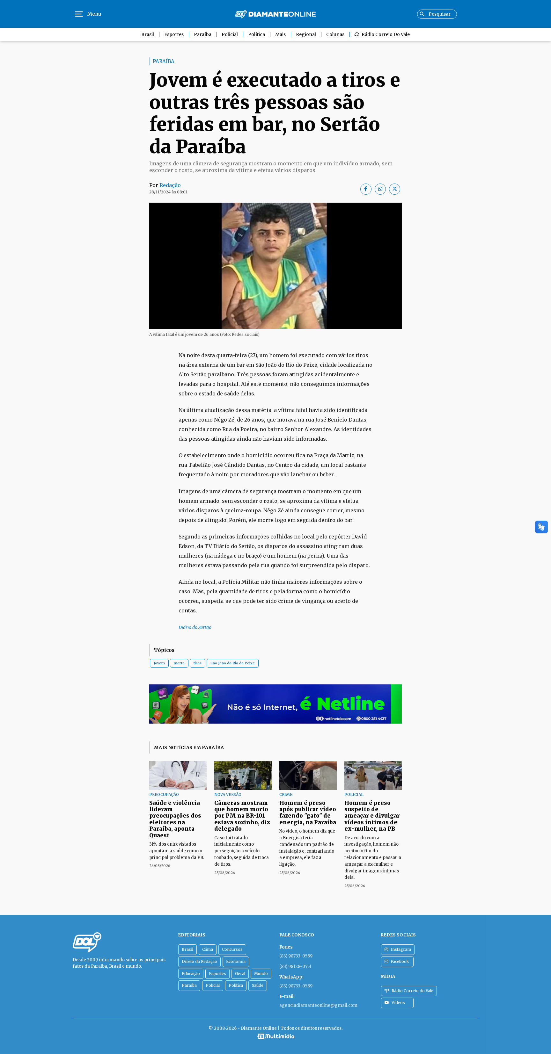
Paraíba (202, 34)
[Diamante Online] (275, 14)
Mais (280, 34)
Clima (207, 949)
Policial (230, 34)
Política (256, 34)
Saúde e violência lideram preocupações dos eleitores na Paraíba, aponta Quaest (175, 819)
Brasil (147, 34)
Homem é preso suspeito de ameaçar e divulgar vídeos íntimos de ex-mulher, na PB (372, 816)
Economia (236, 961)
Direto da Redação (199, 961)
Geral (240, 973)
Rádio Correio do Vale (386, 34)
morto (179, 663)
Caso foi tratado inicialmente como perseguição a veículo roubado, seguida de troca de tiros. (241, 851)
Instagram (401, 949)
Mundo (261, 973)
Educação (191, 973)
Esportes (174, 34)
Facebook (400, 961)
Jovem (159, 663)
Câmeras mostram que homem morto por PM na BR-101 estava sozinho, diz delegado (242, 816)
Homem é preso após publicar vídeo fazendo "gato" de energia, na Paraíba (307, 812)
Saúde (257, 985)
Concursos (232, 949)
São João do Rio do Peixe (232, 663)
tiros (198, 663)
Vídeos (398, 1002)
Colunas (335, 34)
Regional (306, 34)
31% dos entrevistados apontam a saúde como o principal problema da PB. (176, 850)
